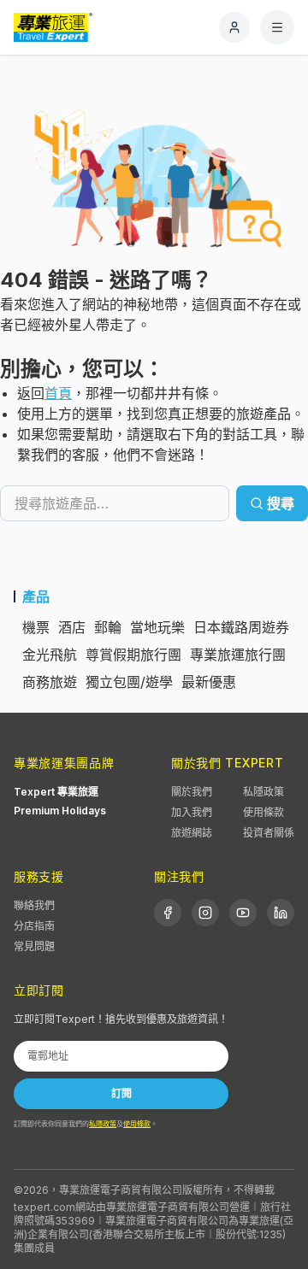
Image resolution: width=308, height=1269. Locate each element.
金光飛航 (49, 654)
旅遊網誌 (191, 832)
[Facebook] (167, 912)
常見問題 (34, 946)
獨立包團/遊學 (129, 681)
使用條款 (263, 812)
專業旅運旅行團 (238, 654)
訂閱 (121, 1093)
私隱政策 (263, 791)
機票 (36, 627)
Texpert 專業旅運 (56, 791)
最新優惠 (208, 681)
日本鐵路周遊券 (241, 627)
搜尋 (280, 503)
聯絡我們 (34, 905)
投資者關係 (268, 832)
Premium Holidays (60, 810)
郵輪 (107, 627)
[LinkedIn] (280, 912)
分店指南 (34, 925)
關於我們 (191, 791)
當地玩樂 (157, 627)
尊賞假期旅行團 (133, 654)
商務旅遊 (49, 681)
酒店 (72, 627)
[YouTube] (243, 912)
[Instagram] (205, 912)
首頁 (58, 393)
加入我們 (191, 812)
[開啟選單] (277, 27)
